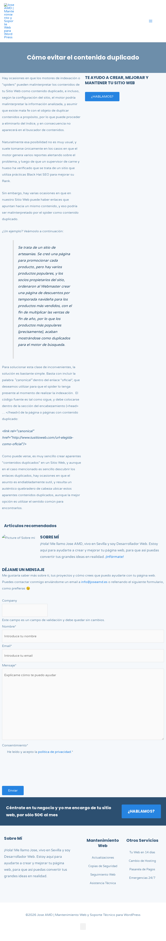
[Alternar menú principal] (150, 21)
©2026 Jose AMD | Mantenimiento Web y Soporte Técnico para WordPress (83, 915)
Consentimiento (15, 745)
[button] (160, 21)
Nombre (9, 626)
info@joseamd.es (94, 582)
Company (9, 601)
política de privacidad (54, 752)
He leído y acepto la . (40, 752)
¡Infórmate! (114, 557)
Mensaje (9, 665)
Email (7, 646)
